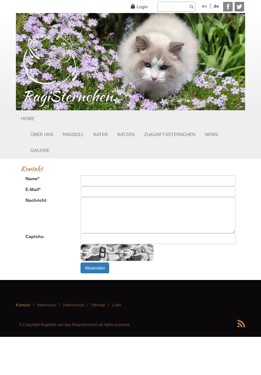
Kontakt (23, 305)
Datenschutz (73, 305)
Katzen (126, 134)
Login (142, 6)
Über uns (42, 134)
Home (27, 118)
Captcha (34, 236)
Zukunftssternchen (169, 134)
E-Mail (32, 189)
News (211, 134)
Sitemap (98, 305)
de (216, 6)
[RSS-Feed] (241, 324)
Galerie (40, 150)
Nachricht (35, 200)
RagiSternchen (62, 96)
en (204, 6)
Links (116, 305)
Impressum (46, 305)
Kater (101, 134)
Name (32, 178)
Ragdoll (73, 134)
